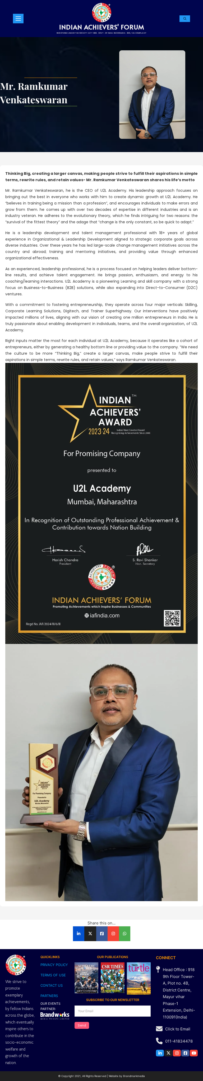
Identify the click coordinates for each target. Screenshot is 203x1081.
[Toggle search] (184, 18)
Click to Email (177, 1028)
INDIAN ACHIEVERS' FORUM (101, 27)
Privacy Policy (54, 965)
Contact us (51, 985)
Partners (49, 996)
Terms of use (53, 975)
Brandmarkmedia (134, 1076)
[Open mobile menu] (18, 18)
